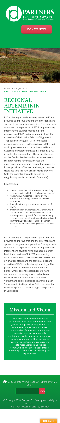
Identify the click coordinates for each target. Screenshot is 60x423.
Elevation (44, 406)
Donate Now (36, 29)
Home (7, 88)
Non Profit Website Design (24, 406)
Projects (19, 88)
